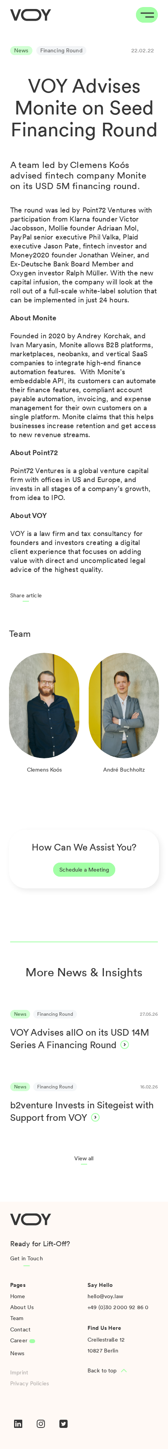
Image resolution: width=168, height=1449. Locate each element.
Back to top (102, 1370)
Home (17, 1296)
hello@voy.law (105, 1296)
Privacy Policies (29, 1383)
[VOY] (30, 15)
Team (17, 1318)
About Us (22, 1307)
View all (83, 1158)
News (17, 1353)
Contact (20, 1329)
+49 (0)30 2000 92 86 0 (118, 1307)
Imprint (19, 1372)
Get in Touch (26, 1258)
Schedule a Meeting (84, 870)
